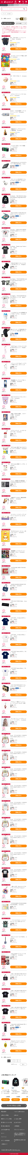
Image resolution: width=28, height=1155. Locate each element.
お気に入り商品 (5, 1115)
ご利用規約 (16, 1126)
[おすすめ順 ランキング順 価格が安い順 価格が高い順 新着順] (21, 23)
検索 (24, 9)
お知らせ (16, 1115)
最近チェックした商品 (6, 1118)
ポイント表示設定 (5, 1140)
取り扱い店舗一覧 (5, 1126)
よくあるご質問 (17, 1118)
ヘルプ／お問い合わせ (19, 1111)
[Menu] (2, 2)
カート (2, 1133)
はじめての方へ (17, 1122)
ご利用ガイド (4, 1144)
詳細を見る (19, 48)
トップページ (4, 5)
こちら (18, 1150)
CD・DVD (11, 5)
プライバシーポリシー (19, 1129)
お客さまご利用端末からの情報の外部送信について (20, 1135)
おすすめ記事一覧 (5, 1129)
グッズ (16, 5)
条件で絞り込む (8, 23)
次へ (23, 1064)
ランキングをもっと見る (14, 1105)
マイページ (3, 1136)
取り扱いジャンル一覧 (6, 1122)
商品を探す (3, 1111)
